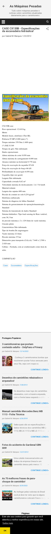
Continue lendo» (40, 369)
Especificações (31, 265)
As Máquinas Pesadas (25, 6)
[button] (47, 29)
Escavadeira (16, 265)
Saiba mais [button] (7, 523)
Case (5, 265)
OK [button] (5, 531)
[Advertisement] (25, 65)
